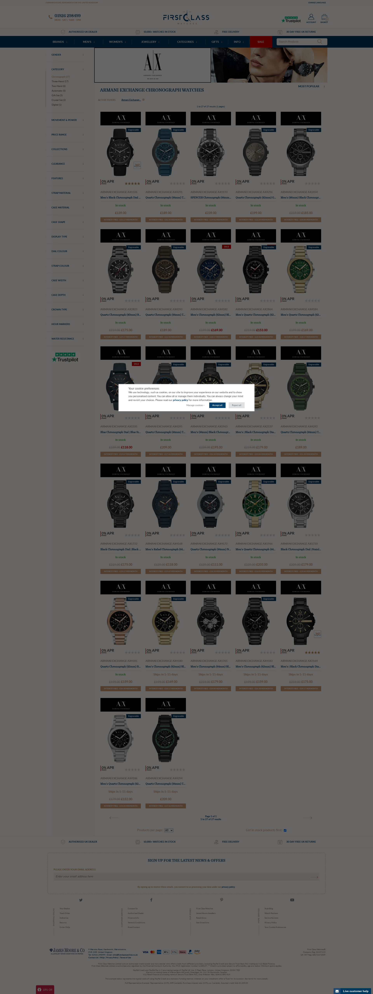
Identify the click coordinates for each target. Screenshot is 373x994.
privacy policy (180, 400)
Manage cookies (194, 405)
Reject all (236, 405)
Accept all (217, 405)
